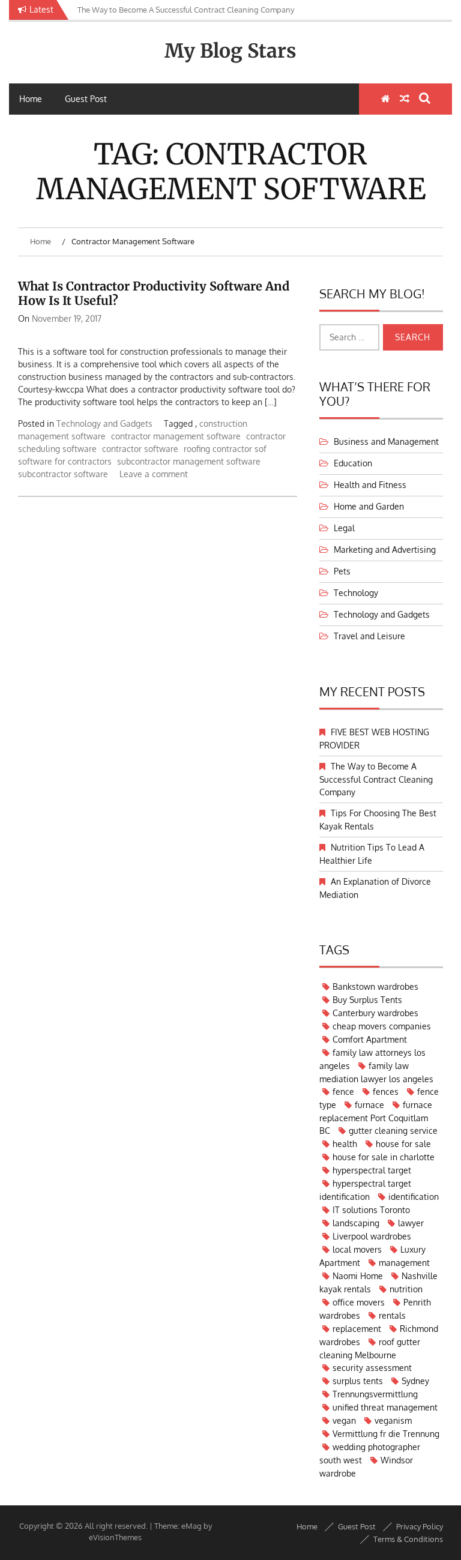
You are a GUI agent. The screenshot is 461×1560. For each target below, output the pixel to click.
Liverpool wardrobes (372, 1236)
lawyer (411, 1223)
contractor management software (176, 436)
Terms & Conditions (408, 1539)
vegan (344, 1420)
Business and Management (386, 441)
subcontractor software (63, 474)
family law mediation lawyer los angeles (376, 1072)
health (345, 1144)
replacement (357, 1329)
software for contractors (65, 461)
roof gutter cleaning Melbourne (369, 1348)
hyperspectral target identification (365, 1190)
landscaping (356, 1223)
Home (30, 99)
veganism (393, 1420)
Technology (356, 593)
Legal (344, 528)
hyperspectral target (372, 1170)
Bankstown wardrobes (375, 986)
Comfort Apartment (370, 1039)
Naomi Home (358, 1276)
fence (343, 1091)
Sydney (415, 1381)
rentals (392, 1315)
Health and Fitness (370, 485)
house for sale (403, 1144)
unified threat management (385, 1407)
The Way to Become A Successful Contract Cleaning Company (376, 779)
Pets (342, 571)
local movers (357, 1249)
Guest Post (86, 99)
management (404, 1262)
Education (353, 463)
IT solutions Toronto (371, 1210)
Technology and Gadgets (104, 423)
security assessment (372, 1368)
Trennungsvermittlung (375, 1394)
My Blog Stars (230, 51)
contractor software (140, 449)
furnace (369, 1105)
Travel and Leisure (369, 636)
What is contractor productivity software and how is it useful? (153, 293)
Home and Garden (369, 506)
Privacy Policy (419, 1526)
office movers (359, 1302)
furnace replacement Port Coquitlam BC (375, 1118)
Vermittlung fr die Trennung (386, 1434)
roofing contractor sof (225, 449)
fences (386, 1091)
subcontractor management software (189, 461)
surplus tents (358, 1381)
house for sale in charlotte (384, 1157)
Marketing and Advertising (385, 549)
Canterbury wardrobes (375, 1013)
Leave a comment (153, 474)
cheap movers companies (382, 1026)
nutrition (406, 1289)
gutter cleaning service (393, 1130)
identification (413, 1196)
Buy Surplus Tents (367, 1000)
